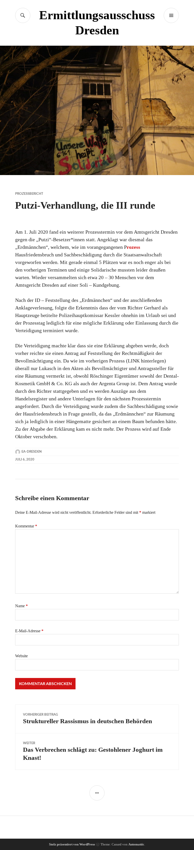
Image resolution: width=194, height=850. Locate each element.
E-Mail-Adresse (29, 631)
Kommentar (26, 526)
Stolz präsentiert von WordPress (72, 844)
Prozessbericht (29, 194)
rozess (133, 247)
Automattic (136, 844)
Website (21, 656)
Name (21, 606)
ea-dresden (31, 451)
